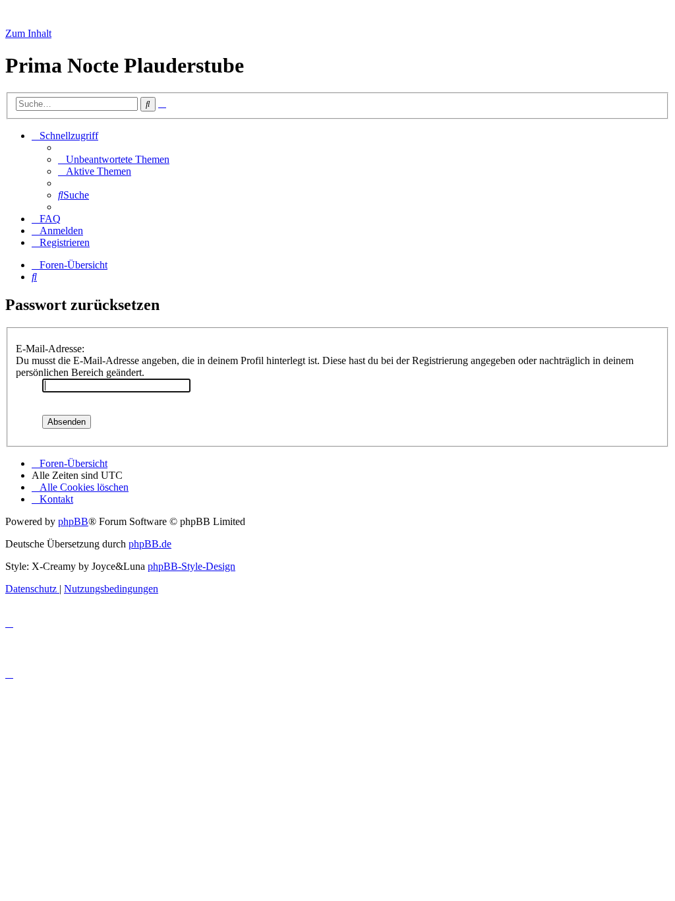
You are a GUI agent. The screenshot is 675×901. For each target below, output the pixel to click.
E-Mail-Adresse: (50, 348)
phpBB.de (150, 543)
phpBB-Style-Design (191, 566)
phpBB (73, 521)
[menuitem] (113, 159)
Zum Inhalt (28, 33)
